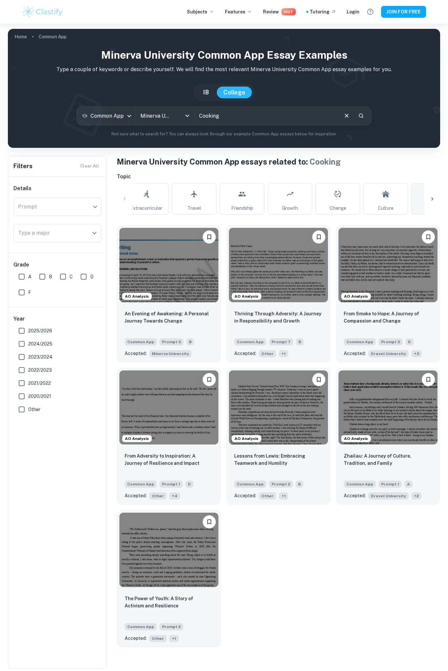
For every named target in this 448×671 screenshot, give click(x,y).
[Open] (187, 115)
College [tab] (234, 92)
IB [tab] (206, 92)
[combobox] (106, 116)
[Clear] (346, 115)
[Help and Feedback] (370, 11)
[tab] (146, 199)
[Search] (361, 115)
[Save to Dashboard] (209, 237)
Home (20, 36)
